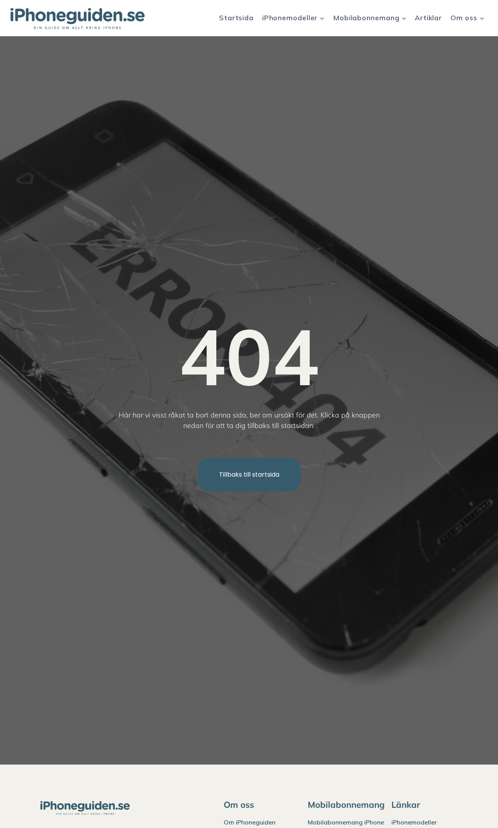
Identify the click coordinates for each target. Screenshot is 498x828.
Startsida (236, 17)
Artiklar (428, 17)
